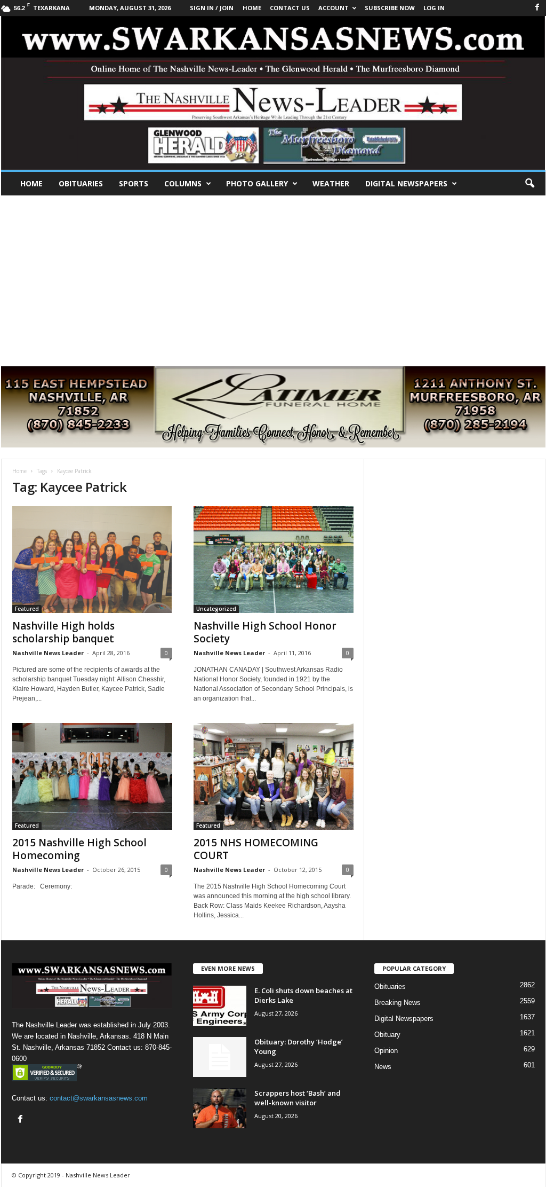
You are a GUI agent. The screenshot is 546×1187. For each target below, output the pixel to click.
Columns (183, 183)
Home (31, 183)
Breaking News (397, 1003)
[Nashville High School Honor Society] (274, 559)
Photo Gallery (257, 183)
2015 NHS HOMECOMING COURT (256, 849)
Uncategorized (216, 608)
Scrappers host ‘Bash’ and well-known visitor (297, 1097)
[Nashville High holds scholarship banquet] (92, 559)
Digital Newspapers (406, 183)
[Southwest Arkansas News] (273, 93)
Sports (133, 183)
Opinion (386, 1051)
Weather (330, 183)
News (382, 1067)
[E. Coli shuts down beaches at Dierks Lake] (219, 1006)
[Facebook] (537, 7)
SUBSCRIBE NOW (390, 8)
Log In (434, 8)
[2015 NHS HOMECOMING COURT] (274, 776)
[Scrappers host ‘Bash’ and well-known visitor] (219, 1108)
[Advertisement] (273, 275)
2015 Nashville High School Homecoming (79, 849)
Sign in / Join (212, 8)
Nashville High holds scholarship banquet (63, 632)
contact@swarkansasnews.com (99, 1098)
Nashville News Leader (48, 653)
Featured (27, 608)
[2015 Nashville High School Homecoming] (92, 776)
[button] (529, 183)
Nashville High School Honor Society (265, 632)
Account (333, 8)
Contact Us (290, 8)
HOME (252, 8)
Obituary (387, 1035)
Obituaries (81, 183)
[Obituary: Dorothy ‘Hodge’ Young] (219, 1057)
